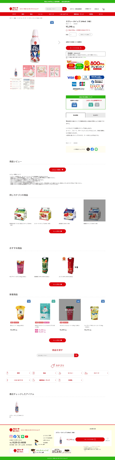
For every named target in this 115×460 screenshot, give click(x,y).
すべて (14, 14)
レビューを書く (56, 169)
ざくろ (101, 14)
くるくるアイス (64, 14)
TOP (10, 18)
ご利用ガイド (88, 9)
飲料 (23, 14)
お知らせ (97, 9)
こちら (84, 57)
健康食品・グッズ (79, 14)
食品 (31, 14)
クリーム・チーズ (22, 18)
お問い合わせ (46, 440)
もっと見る (56, 231)
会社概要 (45, 442)
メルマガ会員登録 (47, 438)
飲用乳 (91, 14)
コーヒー (40, 14)
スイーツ (51, 14)
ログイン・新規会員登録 (76, 9)
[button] (11, 42)
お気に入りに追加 (84, 34)
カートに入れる (74, 48)
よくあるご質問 (47, 435)
